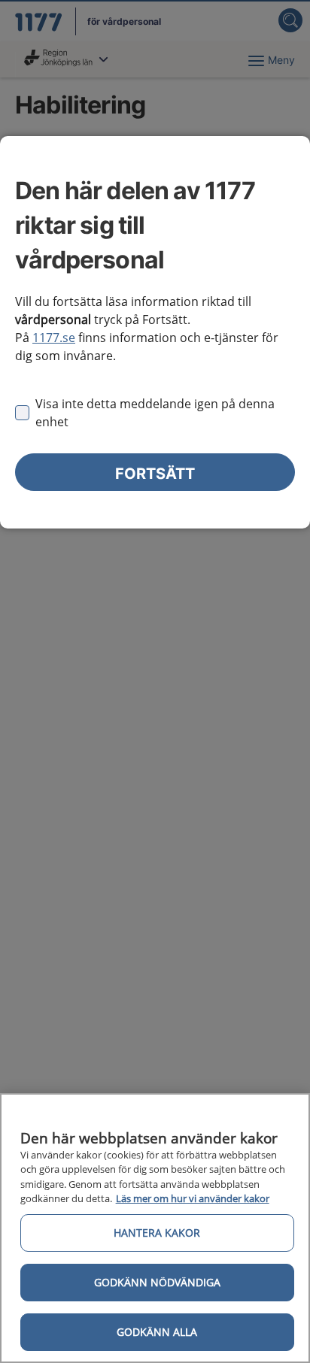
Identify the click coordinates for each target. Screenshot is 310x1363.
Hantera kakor (157, 1232)
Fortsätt (155, 474)
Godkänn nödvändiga (157, 1282)
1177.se (53, 337)
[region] (155, 1228)
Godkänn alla (157, 1332)
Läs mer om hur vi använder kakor (192, 1198)
